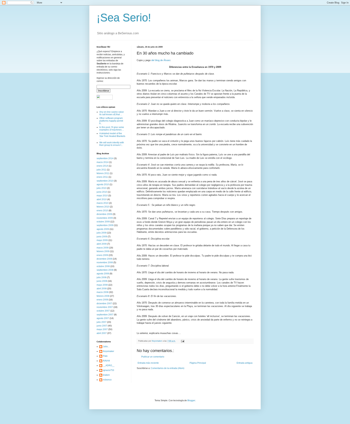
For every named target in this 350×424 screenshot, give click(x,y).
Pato (105, 356)
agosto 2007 (103, 318)
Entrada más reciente (148, 363)
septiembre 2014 (105, 158)
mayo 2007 (102, 329)
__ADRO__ (108, 365)
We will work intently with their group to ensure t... (111, 143)
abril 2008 (102, 288)
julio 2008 (101, 277)
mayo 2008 (102, 285)
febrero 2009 (103, 251)
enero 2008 (102, 299)
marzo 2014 (102, 162)
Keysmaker (108, 351)
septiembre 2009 (105, 225)
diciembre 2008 (104, 259)
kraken (106, 375)
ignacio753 (108, 370)
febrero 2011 (103, 173)
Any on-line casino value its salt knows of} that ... (111, 113)
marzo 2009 (102, 247)
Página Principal (198, 363)
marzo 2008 (102, 292)
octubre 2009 (103, 221)
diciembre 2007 (104, 303)
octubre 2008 (103, 266)
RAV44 (106, 360)
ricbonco (107, 379)
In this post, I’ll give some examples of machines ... (111, 128)
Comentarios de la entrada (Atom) (167, 368)
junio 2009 (102, 236)
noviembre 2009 (105, 218)
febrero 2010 (103, 206)
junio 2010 (102, 192)
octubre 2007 (103, 311)
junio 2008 (102, 281)
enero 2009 (102, 255)
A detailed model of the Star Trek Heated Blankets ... (112, 136)
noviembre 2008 (105, 262)
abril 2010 (102, 199)
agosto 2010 (103, 184)
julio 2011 (101, 169)
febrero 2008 (103, 296)
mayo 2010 (102, 195)
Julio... (106, 346)
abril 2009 (102, 244)
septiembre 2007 (105, 314)
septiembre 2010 (105, 181)
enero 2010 (102, 210)
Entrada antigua (244, 363)
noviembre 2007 (105, 307)
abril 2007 (102, 333)
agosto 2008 (103, 273)
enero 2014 (102, 166)
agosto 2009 (103, 229)
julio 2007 (101, 322)
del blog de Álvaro (160, 60)
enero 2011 (102, 177)
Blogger (191, 400)
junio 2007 (102, 325)
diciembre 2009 (104, 214)
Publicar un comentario (152, 356)
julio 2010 (101, 188)
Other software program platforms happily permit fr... (111, 121)
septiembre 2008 (105, 270)
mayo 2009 (102, 240)
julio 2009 (101, 233)
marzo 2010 (102, 203)
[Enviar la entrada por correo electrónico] (182, 341)
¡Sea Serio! (124, 17)
